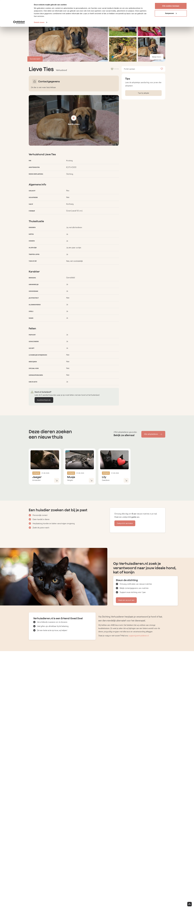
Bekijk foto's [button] (156, 57)
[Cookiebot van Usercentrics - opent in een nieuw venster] (19, 22)
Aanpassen (169, 13)
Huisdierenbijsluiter (44, 400)
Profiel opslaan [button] (129, 69)
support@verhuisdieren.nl (139, 636)
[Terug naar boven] (189, 904)
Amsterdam (36, 480)
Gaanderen (106, 480)
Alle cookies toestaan (170, 6)
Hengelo (70, 480)
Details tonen (39, 22)
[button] (123, 49)
